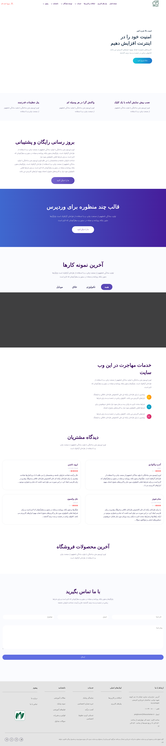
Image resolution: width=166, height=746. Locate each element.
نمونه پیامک (61, 704)
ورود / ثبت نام (5, 3)
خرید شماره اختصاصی (85, 704)
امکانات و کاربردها (89, 3)
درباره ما (34, 698)
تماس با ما (33, 704)
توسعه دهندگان (67, 3)
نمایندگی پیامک (88, 698)
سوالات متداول (60, 721)
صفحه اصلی (113, 3)
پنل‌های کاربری (116, 704)
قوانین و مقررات (59, 715)
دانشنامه (55, 3)
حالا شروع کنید (142, 60)
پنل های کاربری (102, 3)
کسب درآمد (89, 710)
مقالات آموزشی (59, 698)
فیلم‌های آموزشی (59, 710)
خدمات (79, 3)
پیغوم (46, 3)
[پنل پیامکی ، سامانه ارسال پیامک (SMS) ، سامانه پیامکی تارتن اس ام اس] (155, 3)
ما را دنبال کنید (63, 180)
